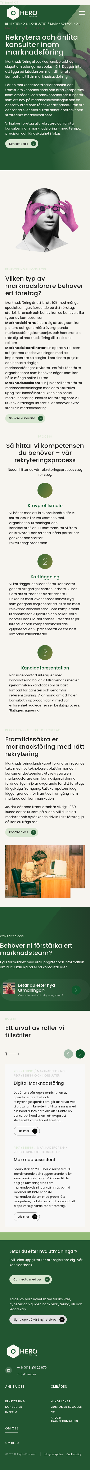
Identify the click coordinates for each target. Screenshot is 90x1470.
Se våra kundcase (22, 418)
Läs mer (23, 1131)
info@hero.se (26, 1374)
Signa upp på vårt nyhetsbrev (35, 1319)
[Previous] (68, 1054)
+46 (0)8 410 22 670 (32, 1368)
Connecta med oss (27, 1279)
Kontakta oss (18, 144)
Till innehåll (9, 2)
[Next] (80, 1054)
